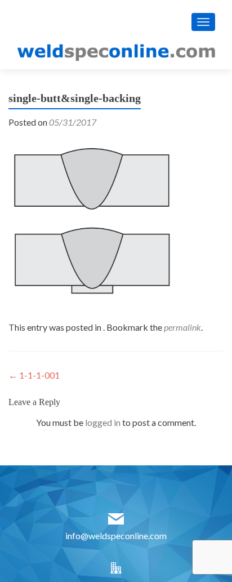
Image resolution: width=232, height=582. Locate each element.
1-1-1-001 (34, 375)
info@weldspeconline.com (116, 535)
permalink (182, 327)
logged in (103, 422)
